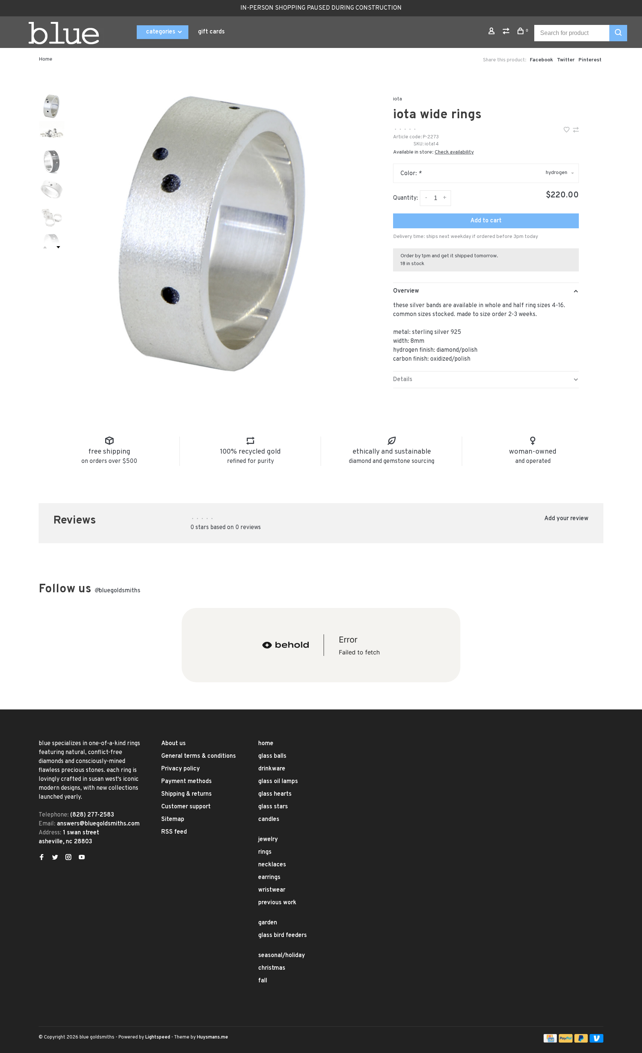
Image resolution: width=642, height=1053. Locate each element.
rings (265, 852)
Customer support (186, 807)
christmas (271, 968)
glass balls (272, 756)
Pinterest (590, 60)
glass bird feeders (282, 935)
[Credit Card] (550, 1041)
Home (45, 59)
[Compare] (507, 32)
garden (267, 923)
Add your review (566, 518)
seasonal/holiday (281, 955)
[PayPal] (566, 1041)
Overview (406, 291)
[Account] (492, 32)
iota (397, 99)
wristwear (271, 890)
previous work (277, 903)
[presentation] (52, 106)
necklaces (272, 865)
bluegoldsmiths (117, 591)
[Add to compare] (576, 131)
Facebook (541, 60)
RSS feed (174, 832)
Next (58, 247)
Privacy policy (180, 769)
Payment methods (186, 781)
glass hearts (275, 794)
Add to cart (486, 221)
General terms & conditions (198, 756)
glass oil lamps (278, 781)
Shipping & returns (186, 794)
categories (161, 32)
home (265, 743)
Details (402, 379)
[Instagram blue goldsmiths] (68, 858)
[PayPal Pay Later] (581, 1041)
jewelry (268, 839)
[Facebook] (42, 858)
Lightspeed (157, 1037)
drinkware (271, 769)
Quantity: (405, 198)
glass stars (273, 807)
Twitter (566, 60)
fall (262, 981)
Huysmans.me (212, 1037)
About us (173, 743)
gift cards (211, 32)
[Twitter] (55, 858)
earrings (269, 877)
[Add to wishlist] (567, 131)
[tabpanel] (215, 230)
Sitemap (172, 819)
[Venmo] (596, 1041)
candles (268, 819)
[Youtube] (82, 858)
